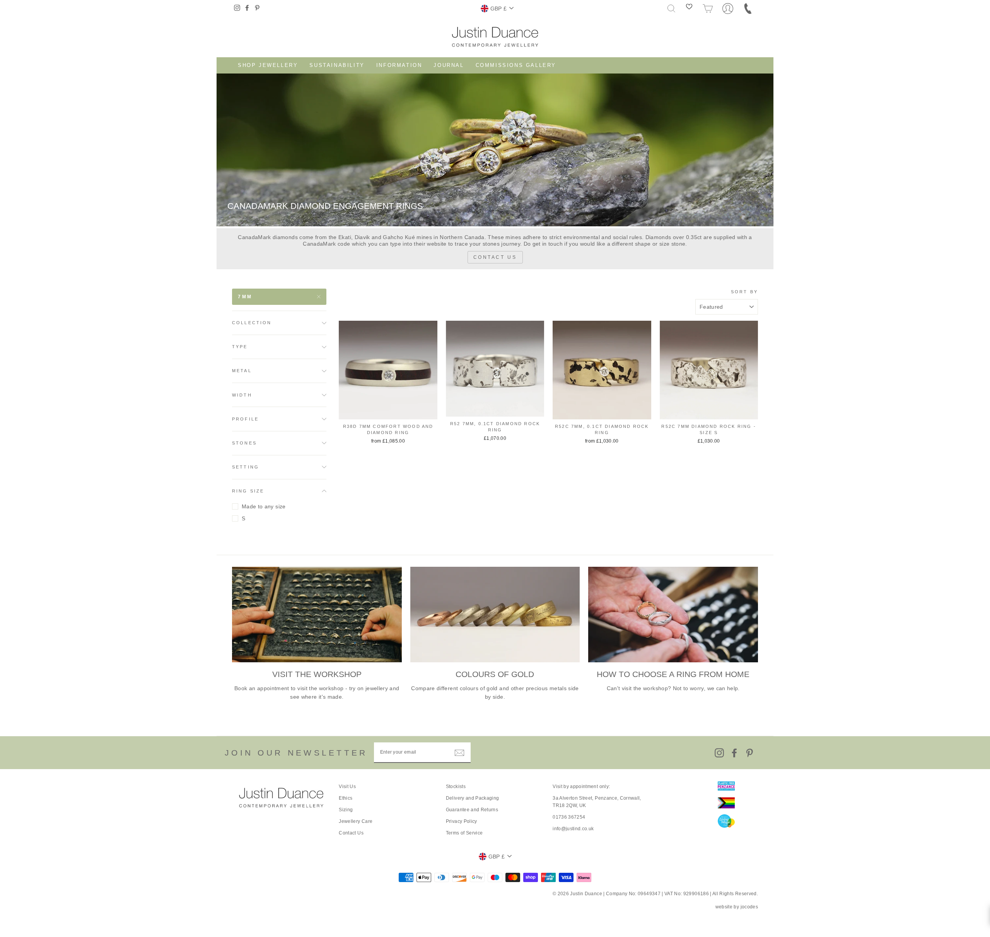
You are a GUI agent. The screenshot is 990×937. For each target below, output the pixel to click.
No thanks (495, 495)
